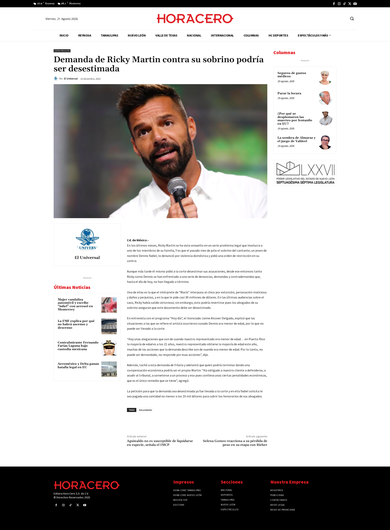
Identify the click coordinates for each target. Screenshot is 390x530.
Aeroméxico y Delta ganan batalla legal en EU (78, 365)
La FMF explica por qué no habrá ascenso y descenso (76, 324)
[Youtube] (355, 3)
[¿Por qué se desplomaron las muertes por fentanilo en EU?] (325, 118)
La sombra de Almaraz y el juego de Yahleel (296, 139)
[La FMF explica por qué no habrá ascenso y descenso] (109, 326)
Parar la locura (289, 93)
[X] (349, 3)
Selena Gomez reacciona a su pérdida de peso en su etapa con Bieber (235, 443)
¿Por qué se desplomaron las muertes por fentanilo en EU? (294, 119)
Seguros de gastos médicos (291, 74)
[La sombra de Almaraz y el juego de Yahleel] (325, 142)
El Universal (71, 78)
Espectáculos (62, 50)
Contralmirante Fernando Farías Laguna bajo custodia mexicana (78, 346)
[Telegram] (244, 227)
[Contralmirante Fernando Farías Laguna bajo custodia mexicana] (109, 348)
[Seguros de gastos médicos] (325, 78)
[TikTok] (344, 3)
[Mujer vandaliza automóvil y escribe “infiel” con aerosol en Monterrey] (109, 305)
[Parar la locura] (325, 98)
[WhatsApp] (235, 227)
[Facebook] (334, 3)
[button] (352, 18)
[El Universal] (56, 79)
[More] (263, 227)
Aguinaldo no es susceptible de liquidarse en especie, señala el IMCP (160, 443)
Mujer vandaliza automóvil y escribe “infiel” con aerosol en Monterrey (75, 305)
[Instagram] (339, 3)
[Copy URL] (253, 227)
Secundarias (145, 409)
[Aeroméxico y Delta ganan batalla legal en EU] (109, 369)
